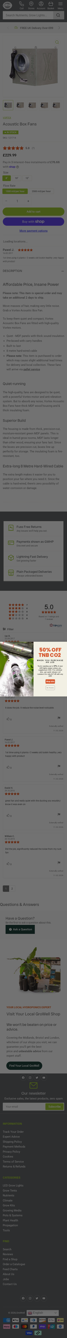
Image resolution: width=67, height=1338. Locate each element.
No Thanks (50, 687)
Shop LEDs (50, 681)
